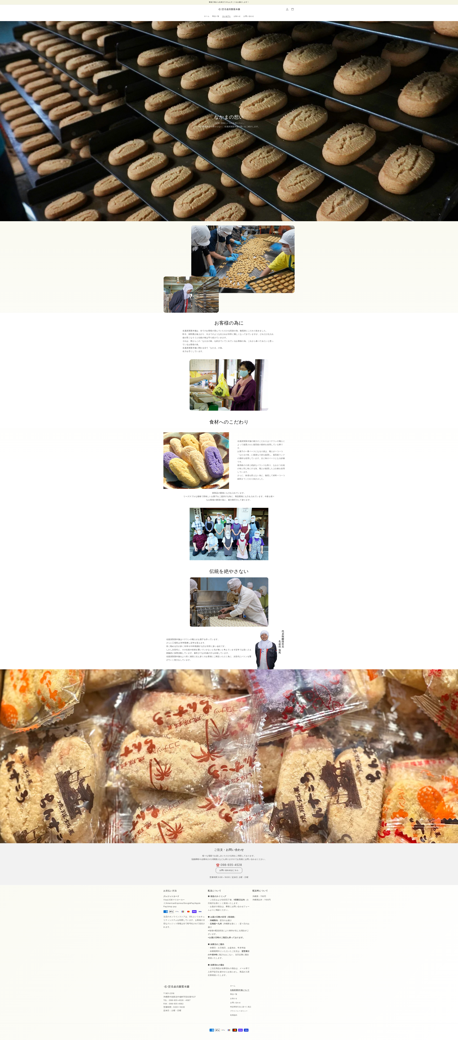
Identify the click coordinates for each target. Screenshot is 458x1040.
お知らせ (233, 998)
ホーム (232, 986)
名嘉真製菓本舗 (204, 1034)
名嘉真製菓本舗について (239, 990)
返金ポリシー (217, 1034)
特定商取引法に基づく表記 (240, 1007)
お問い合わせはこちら (229, 870)
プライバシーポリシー (239, 1011)
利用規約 (233, 1015)
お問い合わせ (235, 1003)
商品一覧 (233, 994)
